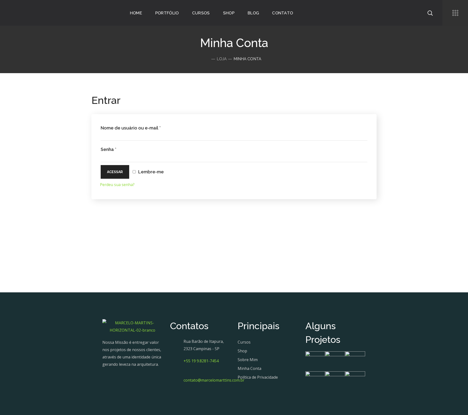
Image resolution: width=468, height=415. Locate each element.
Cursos (244, 342)
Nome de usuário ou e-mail (131, 127)
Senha (109, 149)
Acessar (115, 172)
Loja (222, 59)
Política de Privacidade (258, 377)
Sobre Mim (248, 359)
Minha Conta (249, 368)
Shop (242, 351)
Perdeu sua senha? (117, 184)
